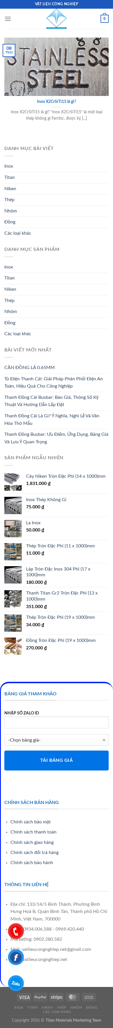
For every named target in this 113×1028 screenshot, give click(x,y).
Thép (9, 199)
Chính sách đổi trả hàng (34, 852)
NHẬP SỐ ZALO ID (21, 713)
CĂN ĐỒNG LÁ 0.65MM (29, 367)
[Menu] (7, 19)
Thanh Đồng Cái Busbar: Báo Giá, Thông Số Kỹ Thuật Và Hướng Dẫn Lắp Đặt (51, 401)
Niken (10, 188)
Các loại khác (17, 233)
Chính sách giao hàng (32, 842)
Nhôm (10, 211)
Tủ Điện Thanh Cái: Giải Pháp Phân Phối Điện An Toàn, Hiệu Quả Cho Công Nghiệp (53, 383)
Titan (9, 177)
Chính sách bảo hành (31, 862)
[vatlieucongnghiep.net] (56, 19)
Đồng (9, 222)
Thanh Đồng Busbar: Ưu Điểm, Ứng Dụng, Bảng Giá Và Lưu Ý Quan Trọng (56, 438)
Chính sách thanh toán (33, 832)
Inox (8, 166)
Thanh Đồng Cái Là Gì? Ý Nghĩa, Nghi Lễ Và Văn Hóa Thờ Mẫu (51, 420)
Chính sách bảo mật (30, 822)
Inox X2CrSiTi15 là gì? (56, 102)
